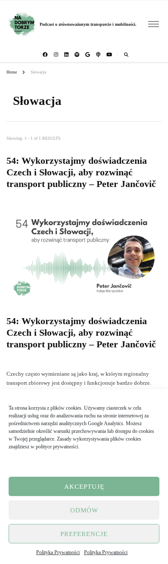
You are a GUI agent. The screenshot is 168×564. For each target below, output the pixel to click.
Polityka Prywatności (58, 552)
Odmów (84, 510)
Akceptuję (84, 486)
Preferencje (84, 533)
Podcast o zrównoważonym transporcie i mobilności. (88, 24)
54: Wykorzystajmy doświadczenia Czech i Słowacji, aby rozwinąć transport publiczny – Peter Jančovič (81, 172)
